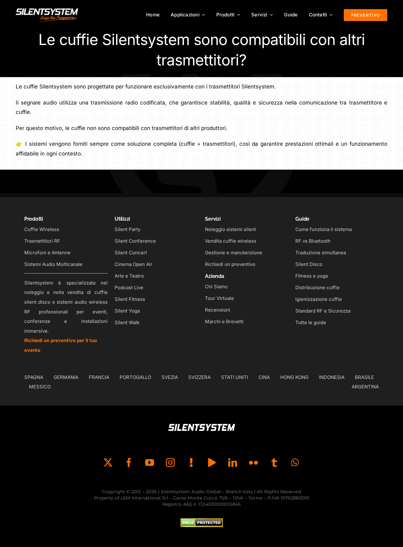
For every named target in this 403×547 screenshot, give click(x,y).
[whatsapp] (295, 462)
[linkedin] (232, 462)
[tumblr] (274, 462)
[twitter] (108, 462)
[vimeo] (212, 462)
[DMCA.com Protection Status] (201, 523)
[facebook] (129, 462)
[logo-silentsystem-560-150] (47, 9)
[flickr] (253, 462)
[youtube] (149, 462)
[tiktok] (191, 462)
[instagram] (170, 462)
